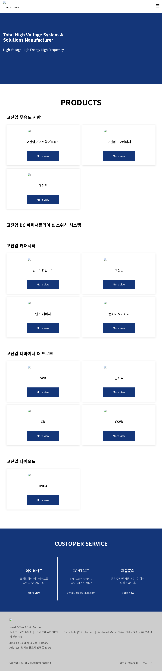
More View (43, 156)
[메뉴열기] (157, 6)
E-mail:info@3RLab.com (80, 592)
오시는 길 (147, 663)
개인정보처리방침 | (130, 663)
